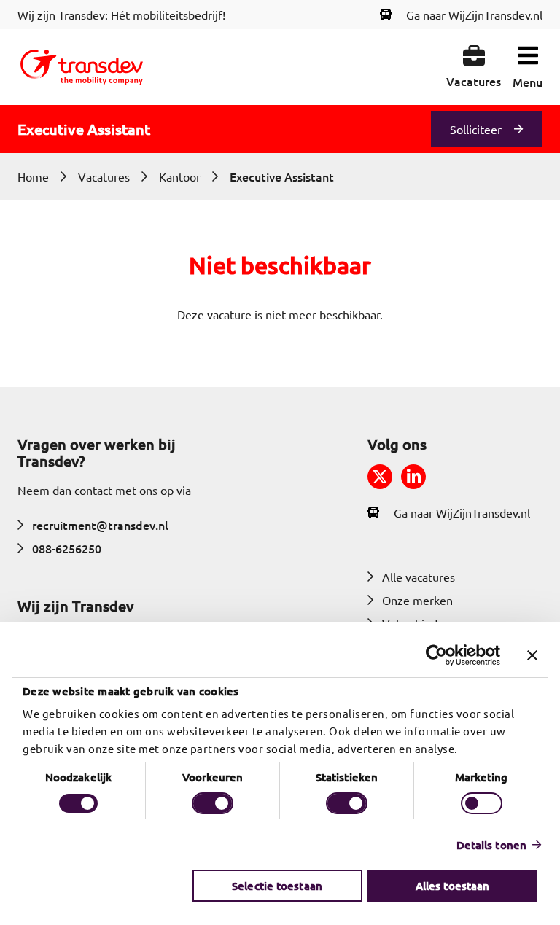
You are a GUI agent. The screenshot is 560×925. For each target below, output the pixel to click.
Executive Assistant (282, 176)
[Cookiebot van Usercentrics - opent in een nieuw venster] (436, 655)
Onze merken (417, 600)
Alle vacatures (418, 576)
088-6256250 (66, 548)
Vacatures (104, 176)
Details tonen (491, 845)
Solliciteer (476, 129)
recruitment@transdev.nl (100, 525)
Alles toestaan (452, 885)
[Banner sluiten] (532, 655)
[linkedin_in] (413, 476)
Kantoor (180, 176)
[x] (380, 476)
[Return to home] (82, 67)
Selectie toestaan (277, 885)
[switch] (212, 803)
